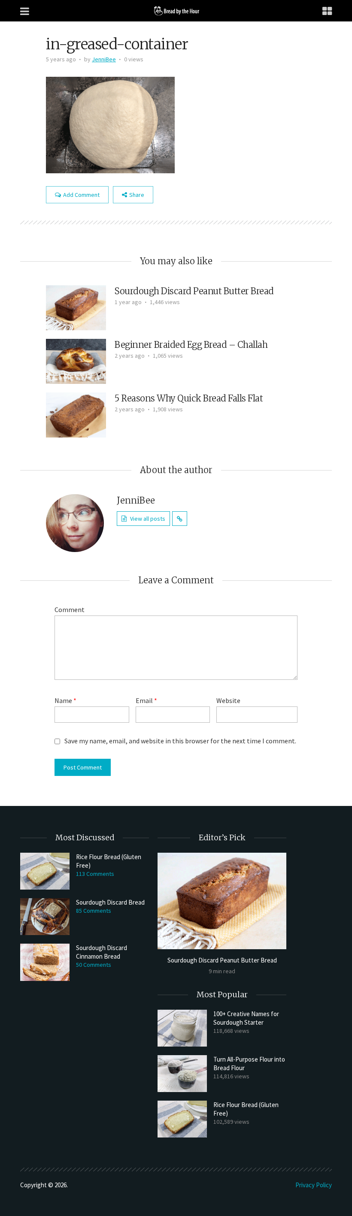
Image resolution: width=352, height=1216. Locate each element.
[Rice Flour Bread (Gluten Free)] (45, 871)
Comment (70, 609)
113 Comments (95, 874)
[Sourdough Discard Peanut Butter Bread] (76, 306)
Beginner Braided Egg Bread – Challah (191, 344)
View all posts (147, 518)
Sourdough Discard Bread (110, 902)
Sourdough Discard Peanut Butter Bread (194, 291)
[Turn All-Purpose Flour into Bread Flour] (182, 1073)
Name (65, 700)
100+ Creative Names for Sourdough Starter (246, 1018)
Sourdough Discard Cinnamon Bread (101, 952)
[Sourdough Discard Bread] (45, 916)
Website (228, 700)
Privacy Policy (313, 1185)
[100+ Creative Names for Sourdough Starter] (182, 1028)
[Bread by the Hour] (176, 10)
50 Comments (93, 965)
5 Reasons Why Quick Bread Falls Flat (189, 398)
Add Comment (81, 195)
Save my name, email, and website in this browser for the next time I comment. (180, 740)
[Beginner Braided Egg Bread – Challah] (76, 360)
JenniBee (104, 59)
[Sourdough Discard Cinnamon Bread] (45, 962)
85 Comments (93, 910)
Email (146, 700)
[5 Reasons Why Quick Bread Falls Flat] (76, 414)
